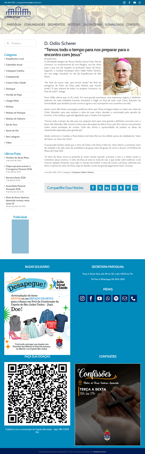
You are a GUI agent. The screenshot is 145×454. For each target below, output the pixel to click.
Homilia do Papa (14, 94)
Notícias (91, 172)
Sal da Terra (11, 124)
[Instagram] (82, 298)
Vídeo (9, 142)
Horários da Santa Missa (17, 157)
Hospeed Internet (99, 452)
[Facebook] (90, 298)
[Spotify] (116, 298)
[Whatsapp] (108, 298)
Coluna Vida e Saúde (16, 82)
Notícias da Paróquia (15, 112)
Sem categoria (13, 136)
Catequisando (12, 76)
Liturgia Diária (12, 100)
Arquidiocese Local (15, 58)
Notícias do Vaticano (15, 118)
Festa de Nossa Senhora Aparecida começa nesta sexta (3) (17, 200)
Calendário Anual (14, 64)
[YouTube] (99, 298)
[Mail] (124, 298)
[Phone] (133, 298)
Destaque (10, 88)
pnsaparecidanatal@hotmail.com (29, 2)
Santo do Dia (12, 130)
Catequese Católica (79, 172)
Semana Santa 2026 (16, 177)
